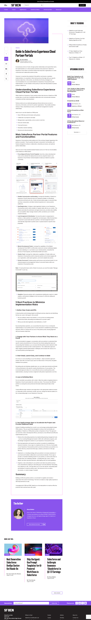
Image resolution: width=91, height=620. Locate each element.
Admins (18, 47)
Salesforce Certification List (32, 617)
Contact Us (75, 617)
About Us (75, 615)
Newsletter (82, 5)
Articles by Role (48, 9)
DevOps (62, 617)
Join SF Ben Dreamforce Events (45, 1)
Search (42, 5)
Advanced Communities (49, 512)
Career (14, 9)
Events (6, 9)
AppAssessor (23, 9)
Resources (58, 9)
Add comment (57, 592)
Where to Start (28, 615)
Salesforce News (35, 9)
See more (76, 132)
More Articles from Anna (34, 524)
